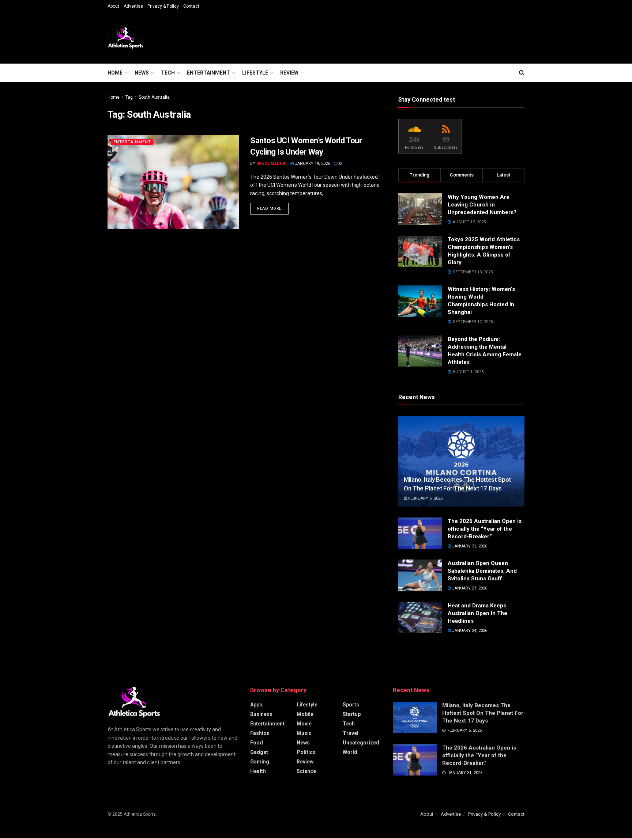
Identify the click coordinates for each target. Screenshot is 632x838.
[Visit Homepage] (126, 38)
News (142, 73)
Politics (306, 752)
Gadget (259, 752)
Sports (351, 705)
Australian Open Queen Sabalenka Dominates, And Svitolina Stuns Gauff (482, 571)
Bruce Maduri (271, 163)
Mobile (305, 714)
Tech (168, 73)
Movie (304, 724)
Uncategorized (361, 743)
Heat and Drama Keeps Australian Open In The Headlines (477, 613)
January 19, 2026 (312, 163)
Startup (352, 714)
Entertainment (208, 73)
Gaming (259, 762)
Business (261, 714)
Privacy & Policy (163, 6)
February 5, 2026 (425, 498)
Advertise (133, 6)
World (350, 752)
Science (306, 771)
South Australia (154, 97)
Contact (191, 6)
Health (258, 771)
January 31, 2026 (469, 546)
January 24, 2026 (469, 630)
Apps (256, 705)
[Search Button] (521, 73)
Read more (273, 208)
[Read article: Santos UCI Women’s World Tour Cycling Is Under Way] (173, 182)
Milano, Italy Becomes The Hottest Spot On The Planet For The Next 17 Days (482, 713)
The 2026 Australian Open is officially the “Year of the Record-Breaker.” (485, 529)
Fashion (260, 733)
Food (256, 743)
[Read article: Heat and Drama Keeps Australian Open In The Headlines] (420, 617)
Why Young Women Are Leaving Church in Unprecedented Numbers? (483, 205)
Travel (350, 733)
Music (304, 733)
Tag (129, 97)
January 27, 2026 (469, 588)
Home (115, 73)
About (113, 6)
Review (289, 73)
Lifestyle (255, 73)
